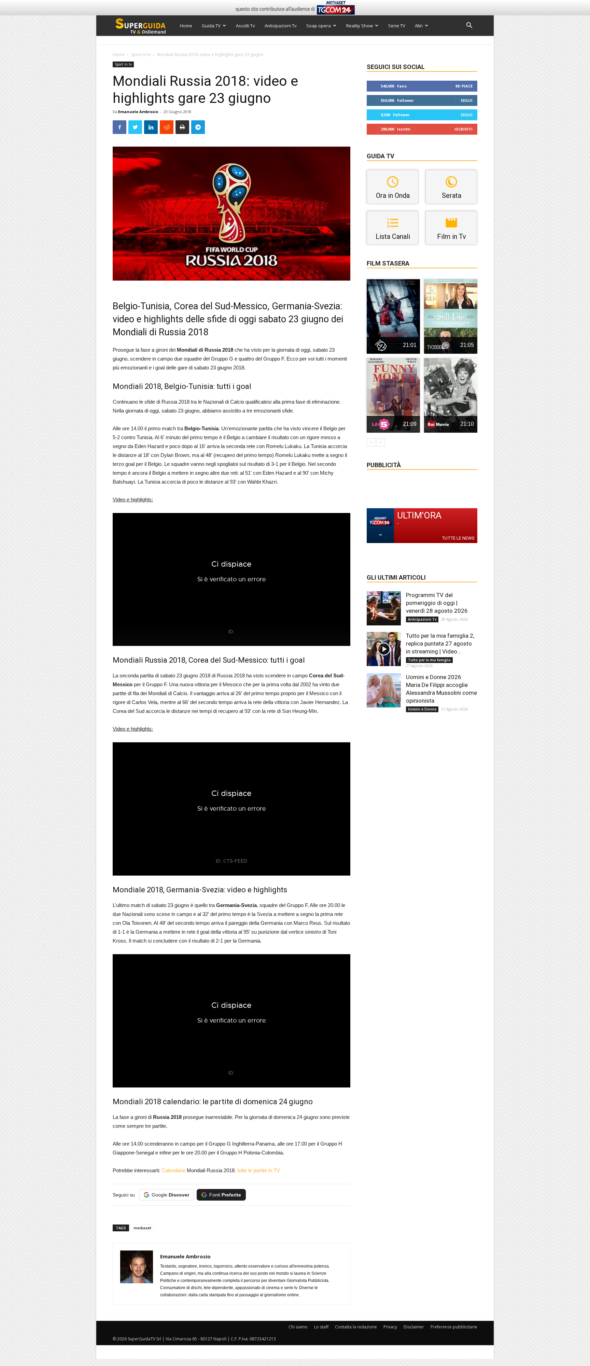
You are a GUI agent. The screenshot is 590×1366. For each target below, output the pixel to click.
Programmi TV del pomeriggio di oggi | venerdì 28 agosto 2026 (437, 603)
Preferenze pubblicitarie (454, 1327)
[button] (469, 26)
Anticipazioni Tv (281, 26)
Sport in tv (141, 54)
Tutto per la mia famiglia (429, 660)
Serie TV (396, 26)
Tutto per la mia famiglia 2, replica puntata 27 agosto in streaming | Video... (440, 643)
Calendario (174, 1170)
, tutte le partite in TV (257, 1170)
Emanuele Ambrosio (138, 111)
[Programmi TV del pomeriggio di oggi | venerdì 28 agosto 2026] (384, 608)
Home (186, 26)
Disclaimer (414, 1327)
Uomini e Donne (422, 709)
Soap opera (318, 26)
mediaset (142, 1227)
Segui (467, 100)
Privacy (390, 1327)
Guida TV (211, 26)
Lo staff (321, 1327)
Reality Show (359, 26)
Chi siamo (298, 1327)
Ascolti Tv (245, 26)
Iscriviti (463, 129)
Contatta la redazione (356, 1327)
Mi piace (464, 86)
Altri (419, 26)
